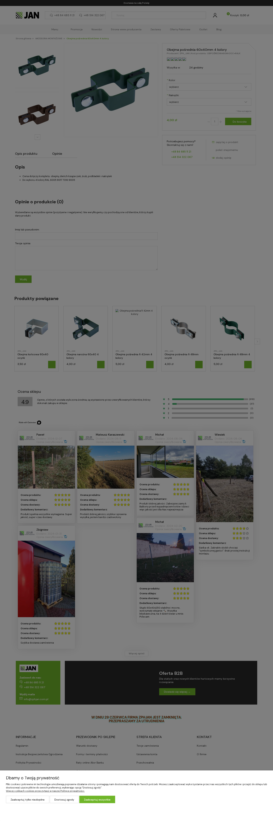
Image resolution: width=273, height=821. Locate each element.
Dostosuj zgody (64, 799)
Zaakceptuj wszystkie (97, 799)
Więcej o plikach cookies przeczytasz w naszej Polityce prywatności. (45, 791)
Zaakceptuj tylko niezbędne (28, 799)
